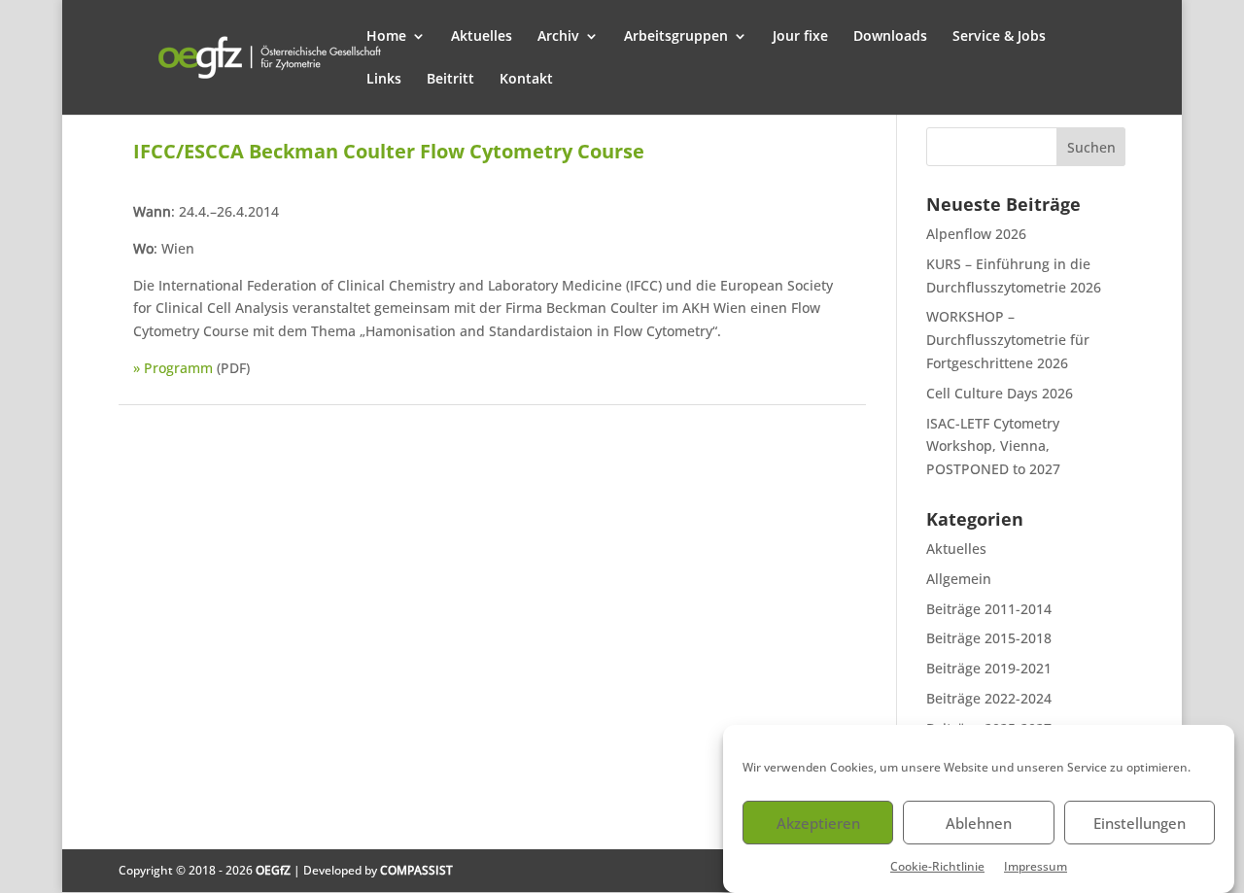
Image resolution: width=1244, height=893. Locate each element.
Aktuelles (481, 37)
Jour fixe (800, 37)
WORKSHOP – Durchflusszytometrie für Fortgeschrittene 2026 (1007, 339)
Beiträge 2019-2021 (989, 668)
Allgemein (958, 578)
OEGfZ (273, 870)
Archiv (558, 37)
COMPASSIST (416, 870)
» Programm (173, 368)
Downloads (890, 37)
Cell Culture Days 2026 (999, 393)
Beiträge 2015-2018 (989, 638)
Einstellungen (1139, 823)
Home (386, 37)
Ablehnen (979, 823)
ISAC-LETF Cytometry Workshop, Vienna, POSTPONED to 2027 (993, 446)
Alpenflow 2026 (976, 233)
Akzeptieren (818, 823)
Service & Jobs (999, 37)
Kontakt (526, 79)
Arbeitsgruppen (676, 37)
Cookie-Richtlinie (937, 866)
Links (383, 79)
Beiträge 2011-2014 (989, 609)
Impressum (1035, 866)
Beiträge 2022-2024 (989, 698)
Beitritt (450, 79)
